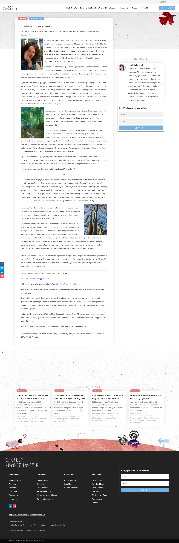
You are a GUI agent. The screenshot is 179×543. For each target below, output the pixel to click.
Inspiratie (13, 491)
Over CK (145, 8)
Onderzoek (21, 391)
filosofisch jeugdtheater (138, 420)
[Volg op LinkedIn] (10, 506)
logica (64, 421)
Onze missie (97, 480)
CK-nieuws (96, 491)
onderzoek (20, 418)
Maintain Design (39, 541)
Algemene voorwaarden (19, 515)
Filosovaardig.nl (98, 418)
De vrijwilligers (98, 484)
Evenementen (124, 8)
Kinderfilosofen (43, 480)
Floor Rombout (39, 421)
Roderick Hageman (61, 418)
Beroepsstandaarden (45, 499)
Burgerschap (28, 421)
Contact (95, 502)
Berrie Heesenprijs (44, 491)
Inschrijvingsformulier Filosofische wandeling (60, 284)
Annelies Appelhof (143, 418)
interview (19, 421)
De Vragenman (74, 418)
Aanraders (13, 487)
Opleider (67, 484)
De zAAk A (155, 418)
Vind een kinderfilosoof (87, 8)
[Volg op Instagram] (14, 506)
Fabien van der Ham (107, 416)
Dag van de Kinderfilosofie (47, 495)
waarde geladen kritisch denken (36, 418)
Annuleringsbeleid (37, 515)
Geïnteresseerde (71, 487)
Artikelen (12, 484)
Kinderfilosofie (71, 8)
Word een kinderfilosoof (106, 8)
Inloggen (163, 2)
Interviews (22, 18)
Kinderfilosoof (70, 480)
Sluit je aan (166, 8)
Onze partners (97, 487)
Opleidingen (42, 484)
